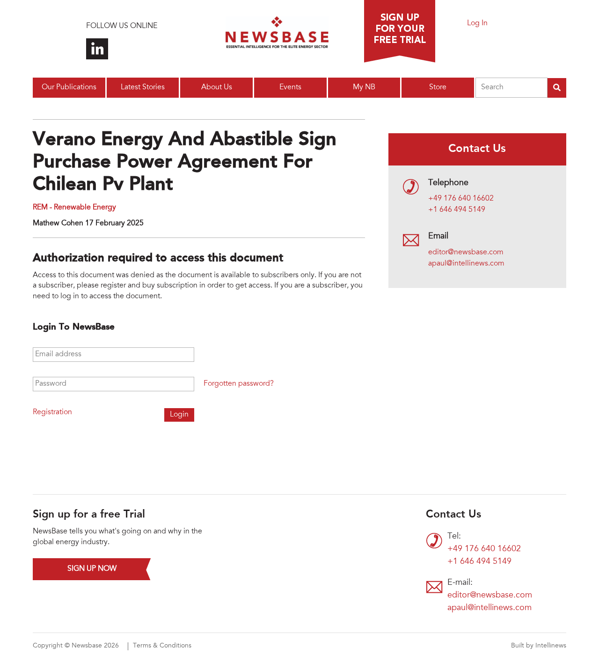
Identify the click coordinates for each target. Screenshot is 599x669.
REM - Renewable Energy (74, 207)
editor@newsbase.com (466, 252)
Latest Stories (143, 87)
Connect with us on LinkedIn (97, 48)
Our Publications (69, 87)
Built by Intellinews (538, 646)
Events (290, 87)
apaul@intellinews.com (466, 263)
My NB (364, 87)
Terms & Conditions (162, 646)
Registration (52, 412)
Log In (477, 23)
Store (437, 87)
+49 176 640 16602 (461, 198)
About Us (216, 87)
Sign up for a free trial (399, 31)
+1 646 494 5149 (456, 210)
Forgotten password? (239, 384)
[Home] (277, 35)
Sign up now (92, 569)
